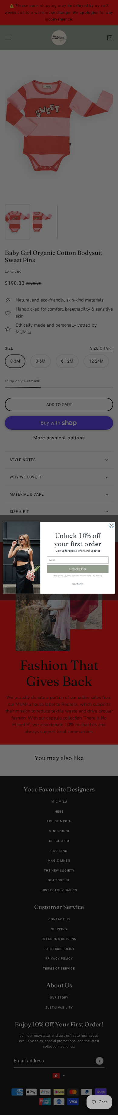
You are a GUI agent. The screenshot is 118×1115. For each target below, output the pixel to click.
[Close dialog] (111, 525)
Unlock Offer (77, 568)
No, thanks (78, 583)
